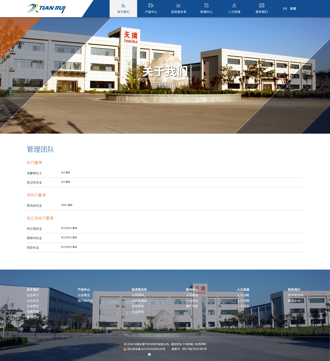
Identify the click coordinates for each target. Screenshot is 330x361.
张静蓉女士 (48, 173)
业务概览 (84, 295)
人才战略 (243, 295)
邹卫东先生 (48, 182)
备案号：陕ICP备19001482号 (189, 349)
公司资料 (138, 295)
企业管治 (138, 311)
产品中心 (84, 289)
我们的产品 (85, 300)
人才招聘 (243, 300)
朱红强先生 (52, 228)
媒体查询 (294, 300)
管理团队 (33, 317)
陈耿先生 (52, 247)
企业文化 (33, 300)
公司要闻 (192, 295)
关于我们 (33, 289)
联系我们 (294, 289)
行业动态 (192, 300)
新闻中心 (192, 289)
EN (285, 8)
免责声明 (200, 344)
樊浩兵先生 (50, 205)
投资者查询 (295, 295)
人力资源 (243, 289)
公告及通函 (139, 300)
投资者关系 (139, 289)
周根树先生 (52, 238)
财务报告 (138, 306)
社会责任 (33, 306)
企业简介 (33, 295)
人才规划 (243, 306)
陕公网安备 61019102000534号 (146, 349)
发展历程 (33, 311)
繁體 (293, 8)
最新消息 (192, 306)
